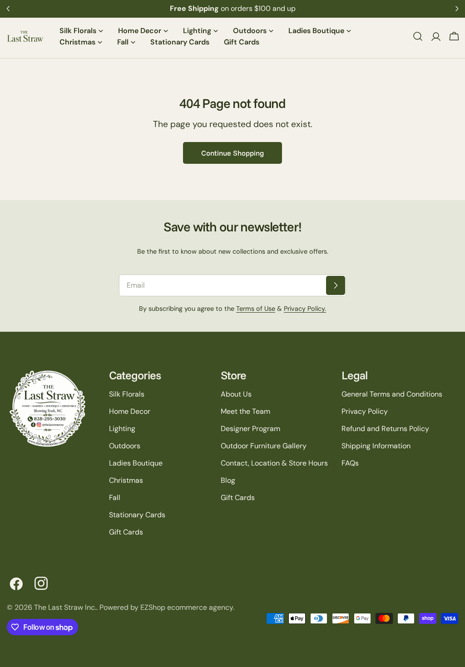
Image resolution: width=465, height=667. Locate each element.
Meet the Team (245, 411)
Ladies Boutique (136, 463)
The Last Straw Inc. (65, 607)
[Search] (418, 36)
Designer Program (250, 428)
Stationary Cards (137, 515)
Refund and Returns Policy (385, 428)
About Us (236, 394)
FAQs (350, 463)
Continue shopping (232, 152)
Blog (228, 480)
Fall (114, 497)
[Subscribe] (335, 285)
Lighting (122, 428)
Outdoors (124, 446)
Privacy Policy (364, 411)
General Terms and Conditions (391, 394)
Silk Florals (126, 394)
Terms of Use (255, 308)
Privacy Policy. (305, 308)
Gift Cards (126, 532)
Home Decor (129, 411)
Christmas (126, 480)
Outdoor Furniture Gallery (264, 446)
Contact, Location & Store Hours (274, 463)
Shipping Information (376, 446)
